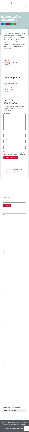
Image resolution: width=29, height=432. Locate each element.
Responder (5, 95)
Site (4, 145)
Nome (5, 133)
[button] (26, 7)
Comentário (7, 113)
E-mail (5, 139)
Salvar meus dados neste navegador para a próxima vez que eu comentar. (14, 153)
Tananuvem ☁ (20, 428)
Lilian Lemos (11, 83)
